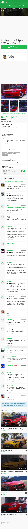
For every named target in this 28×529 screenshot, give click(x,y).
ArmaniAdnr (10, 250)
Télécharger (15, 47)
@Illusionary (10, 298)
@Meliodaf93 (10, 330)
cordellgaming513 (11, 356)
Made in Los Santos (5, 524)
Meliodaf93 (9, 319)
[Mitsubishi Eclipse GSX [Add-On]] (14, 91)
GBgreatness (10, 385)
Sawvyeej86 (10, 328)
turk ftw (9, 185)
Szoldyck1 (9, 372)
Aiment (16, 117)
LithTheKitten (10, 296)
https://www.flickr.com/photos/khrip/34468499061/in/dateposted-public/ (16, 208)
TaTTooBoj (9, 349)
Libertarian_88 (10, 396)
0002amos (9, 226)
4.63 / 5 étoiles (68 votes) (6, 121)
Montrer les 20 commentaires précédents (14, 181)
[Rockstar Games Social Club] (13, 57)
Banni (15, 365)
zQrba (10, 55)
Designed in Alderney (6, 522)
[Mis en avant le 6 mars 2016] (2, 40)
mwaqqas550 (10, 365)
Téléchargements (7, 117)
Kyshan (8, 216)
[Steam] (11, 57)
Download (18, 128)
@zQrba (9, 195)
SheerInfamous (11, 193)
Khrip (8, 205)
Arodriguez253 (10, 243)
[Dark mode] (24, 6)
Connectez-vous (18, 403)
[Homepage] (9, 57)
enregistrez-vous (6, 405)
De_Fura (9, 312)
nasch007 (9, 262)
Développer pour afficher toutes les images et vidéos (14, 113)
